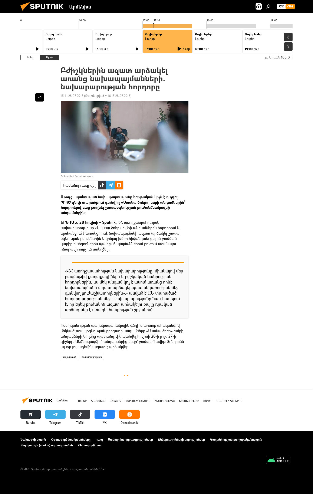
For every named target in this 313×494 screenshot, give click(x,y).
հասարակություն (92, 357)
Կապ (99, 439)
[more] (39, 97)
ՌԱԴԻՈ (207, 401)
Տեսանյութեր (189, 401)
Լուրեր (50, 39)
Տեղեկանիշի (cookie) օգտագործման (46, 445)
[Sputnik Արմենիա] (43, 12)
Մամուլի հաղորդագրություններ (130, 439)
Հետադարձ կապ (90, 445)
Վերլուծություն (137, 401)
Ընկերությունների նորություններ (181, 439)
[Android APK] (278, 460)
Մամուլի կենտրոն (229, 401)
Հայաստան (69, 357)
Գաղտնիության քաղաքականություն (236, 439)
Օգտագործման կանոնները (70, 439)
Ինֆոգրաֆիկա (165, 401)
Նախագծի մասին (33, 439)
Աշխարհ (115, 401)
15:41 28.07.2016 (72, 96)
